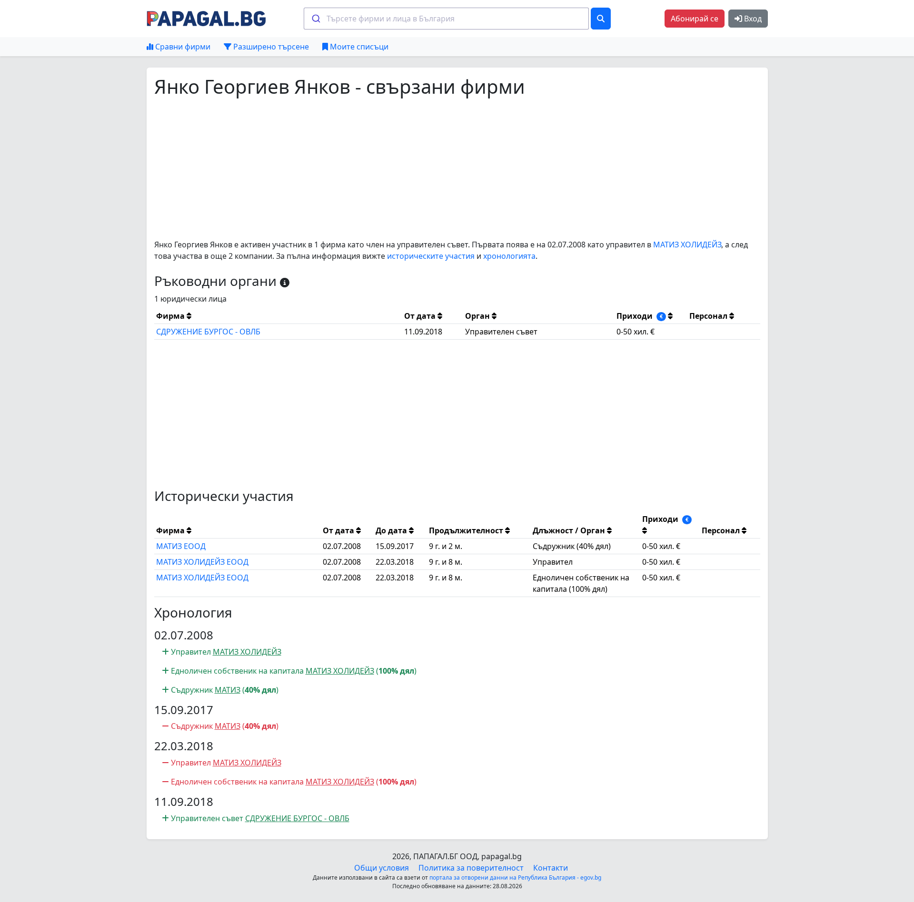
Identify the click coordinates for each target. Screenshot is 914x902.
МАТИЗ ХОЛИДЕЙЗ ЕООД (202, 562)
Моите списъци (358, 46)
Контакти (550, 868)
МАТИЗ (227, 690)
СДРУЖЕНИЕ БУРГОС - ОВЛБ (208, 331)
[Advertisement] (439, 168)
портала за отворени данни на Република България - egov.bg (515, 877)
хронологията (509, 256)
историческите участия (431, 256)
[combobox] (446, 18)
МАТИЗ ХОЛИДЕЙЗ (687, 244)
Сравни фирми (181, 46)
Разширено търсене (270, 46)
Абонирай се (694, 18)
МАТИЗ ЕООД (181, 546)
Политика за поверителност (471, 868)
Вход (752, 18)
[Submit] (315, 18)
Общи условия (381, 868)
